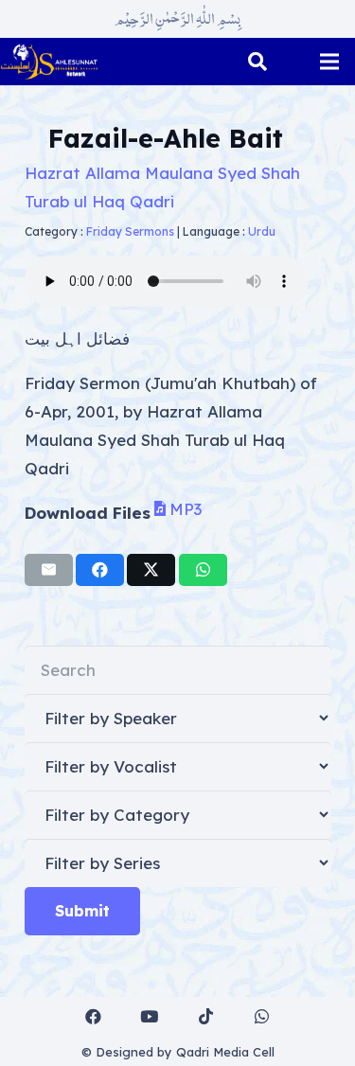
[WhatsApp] (262, 1017)
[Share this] (100, 570)
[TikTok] (206, 1017)
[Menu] (329, 61)
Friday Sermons (130, 231)
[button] (257, 61)
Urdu (261, 231)
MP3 (185, 508)
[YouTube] (150, 1017)
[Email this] (49, 570)
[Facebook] (93, 1017)
